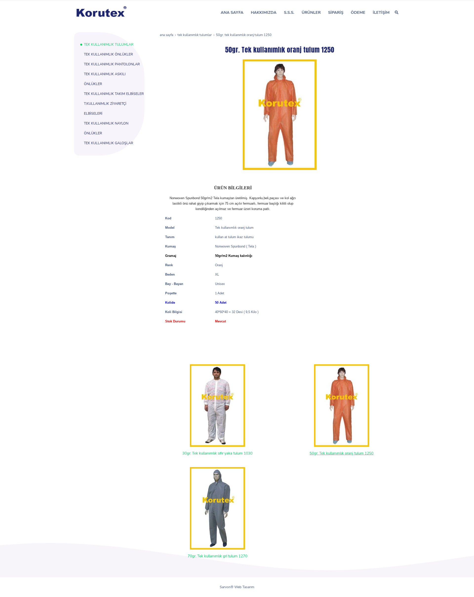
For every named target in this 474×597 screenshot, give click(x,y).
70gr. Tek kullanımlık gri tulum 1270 (217, 556)
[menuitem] (232, 12)
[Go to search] (396, 12)
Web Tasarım (244, 587)
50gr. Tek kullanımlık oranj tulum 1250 (342, 453)
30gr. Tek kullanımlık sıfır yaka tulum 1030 (217, 453)
